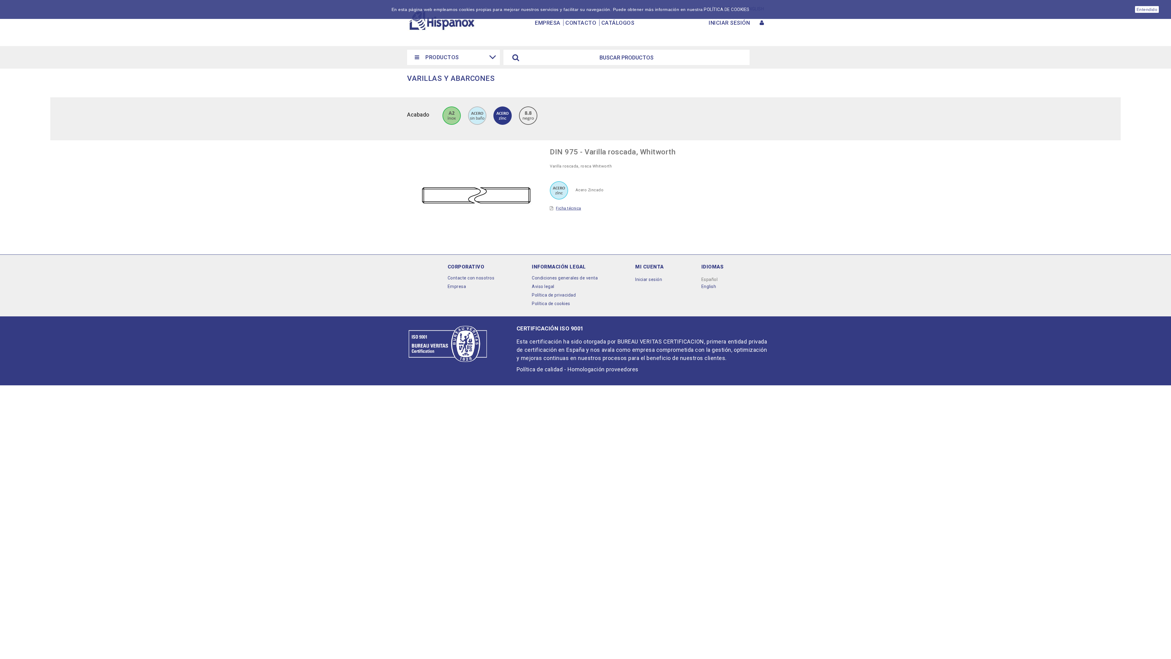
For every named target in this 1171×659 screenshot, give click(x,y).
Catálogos (618, 23)
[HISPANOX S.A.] (441, 20)
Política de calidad (540, 369)
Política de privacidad (554, 295)
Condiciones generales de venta (565, 277)
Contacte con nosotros (471, 277)
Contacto (580, 23)
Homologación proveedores (603, 369)
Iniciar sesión (648, 279)
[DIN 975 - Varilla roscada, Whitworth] (451, 115)
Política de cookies (551, 303)
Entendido (1147, 9)
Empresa (547, 23)
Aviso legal (543, 286)
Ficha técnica (568, 208)
